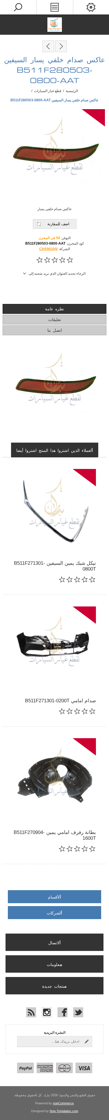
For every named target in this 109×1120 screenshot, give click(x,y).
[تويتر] (78, 1012)
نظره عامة (54, 309)
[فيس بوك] (62, 1012)
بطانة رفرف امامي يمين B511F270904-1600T (55, 835)
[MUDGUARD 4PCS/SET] (61, 46)
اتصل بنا (54, 331)
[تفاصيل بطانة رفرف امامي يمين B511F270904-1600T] (54, 779)
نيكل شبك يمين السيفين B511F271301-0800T (55, 566)
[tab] (54, 309)
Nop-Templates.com (64, 1111)
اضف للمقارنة (58, 224)
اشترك (86, 1041)
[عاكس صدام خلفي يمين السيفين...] (48, 46)
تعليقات (54, 320)
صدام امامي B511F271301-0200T (60, 700)
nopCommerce (63, 1103)
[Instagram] (46, 1012)
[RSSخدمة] (31, 1012)
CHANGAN (48, 249)
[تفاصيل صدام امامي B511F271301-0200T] (54, 647)
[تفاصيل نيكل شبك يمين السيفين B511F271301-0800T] (54, 510)
